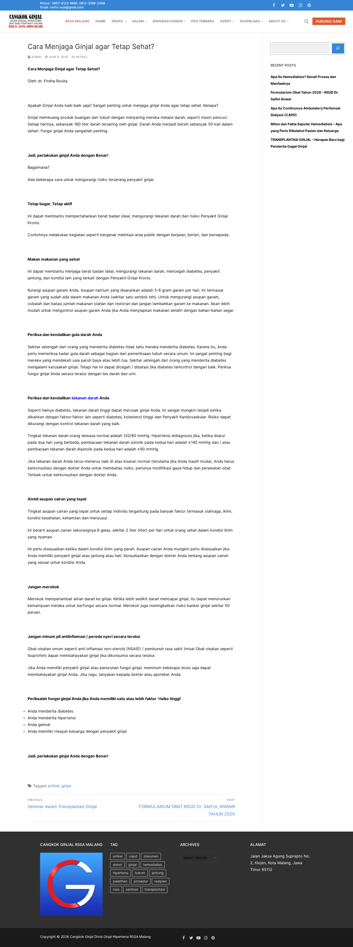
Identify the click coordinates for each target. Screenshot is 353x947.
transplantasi (155, 889)
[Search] (338, 48)
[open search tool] (306, 21)
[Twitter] (283, 5)
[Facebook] (274, 5)
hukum (140, 873)
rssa (116, 889)
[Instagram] (300, 5)
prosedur (141, 881)
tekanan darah (85, 398)
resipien (160, 881)
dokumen (151, 856)
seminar (132, 889)
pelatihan (120, 881)
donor (117, 865)
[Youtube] (291, 5)
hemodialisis (152, 865)
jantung (158, 873)
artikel (81, 57)
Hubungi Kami (329, 21)
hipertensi (120, 873)
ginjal (66, 785)
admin (36, 57)
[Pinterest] (309, 5)
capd (133, 856)
